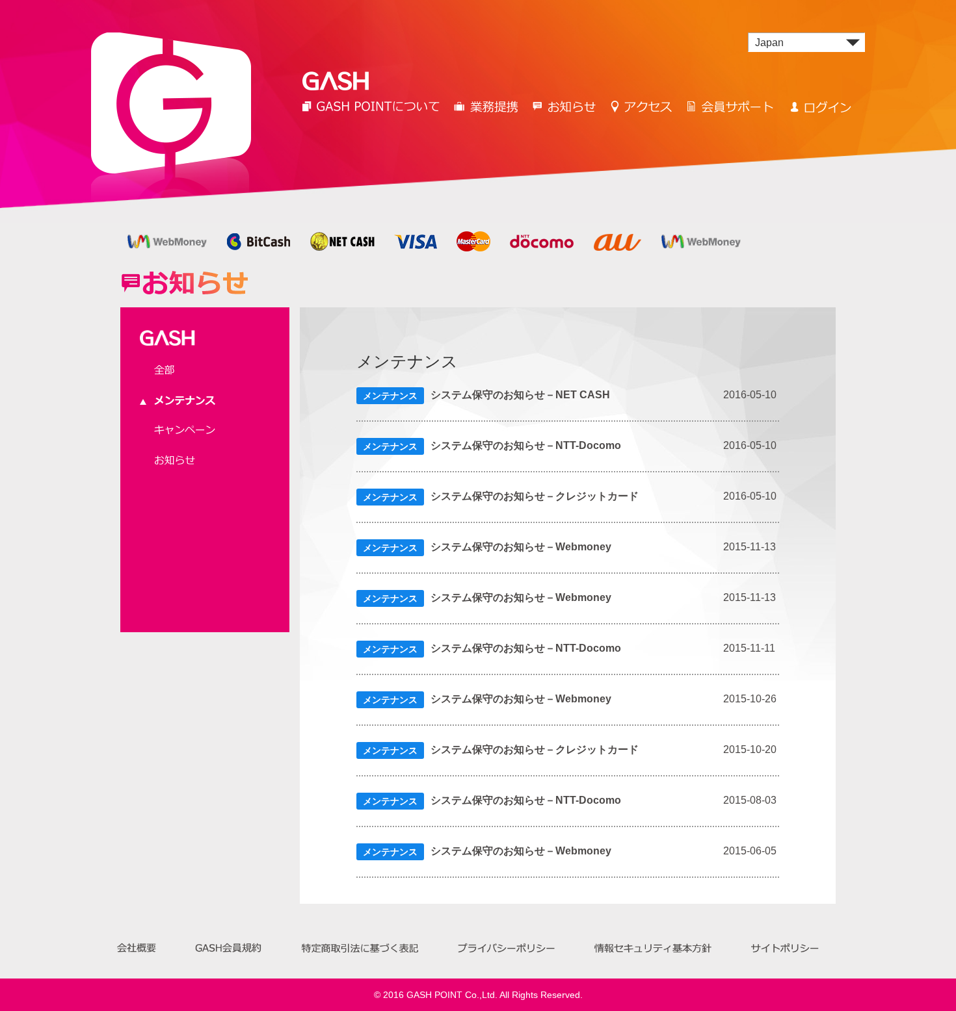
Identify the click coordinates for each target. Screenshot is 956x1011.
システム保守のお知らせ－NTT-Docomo (526, 445)
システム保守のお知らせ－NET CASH (520, 394)
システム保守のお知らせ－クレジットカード (535, 496)
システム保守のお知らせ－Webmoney (521, 546)
